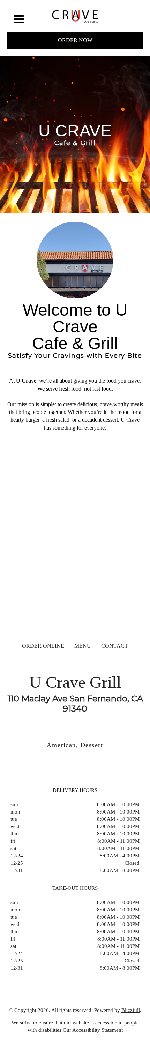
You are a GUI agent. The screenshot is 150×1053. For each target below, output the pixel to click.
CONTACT (114, 646)
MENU (82, 646)
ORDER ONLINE (43, 646)
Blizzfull (130, 1010)
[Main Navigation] (19, 19)
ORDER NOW (75, 40)
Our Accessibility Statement (92, 1030)
